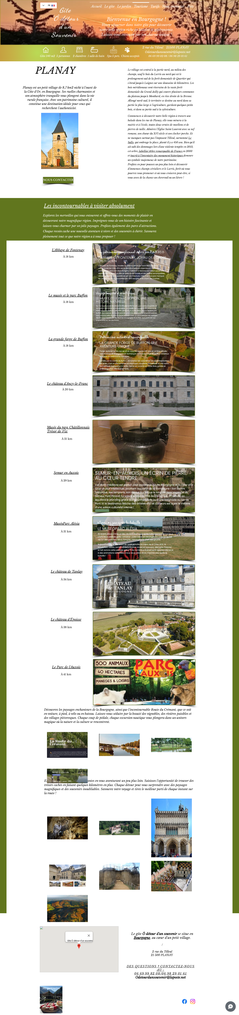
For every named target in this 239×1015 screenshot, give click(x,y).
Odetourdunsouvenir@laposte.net (167, 52)
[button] (59, 141)
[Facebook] (184, 1001)
